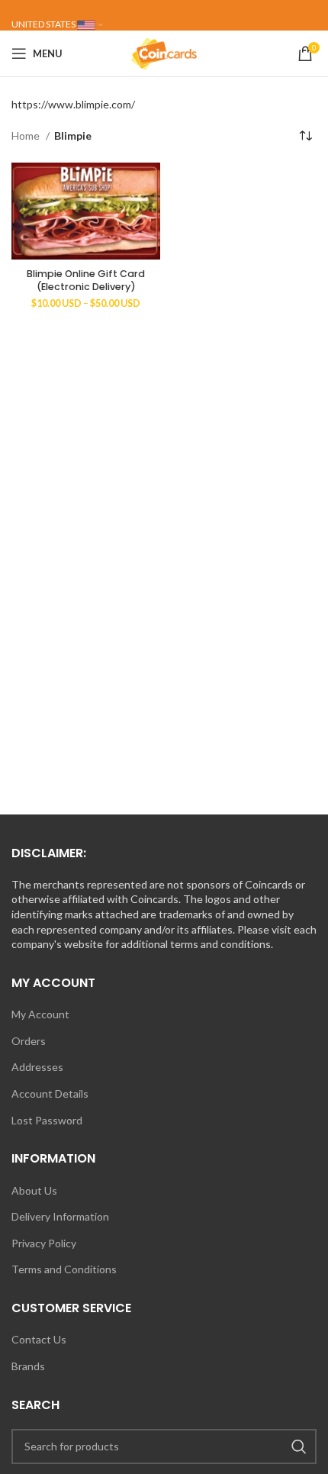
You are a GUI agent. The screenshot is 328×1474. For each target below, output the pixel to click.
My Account (40, 1014)
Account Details (49, 1093)
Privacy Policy (43, 1243)
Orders (28, 1040)
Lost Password (46, 1120)
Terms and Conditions (64, 1269)
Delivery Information (60, 1216)
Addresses (37, 1066)
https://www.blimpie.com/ (73, 104)
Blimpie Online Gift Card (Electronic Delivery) (86, 280)
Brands (28, 1365)
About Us (34, 1190)
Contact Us (38, 1339)
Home (26, 135)
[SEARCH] (299, 1446)
